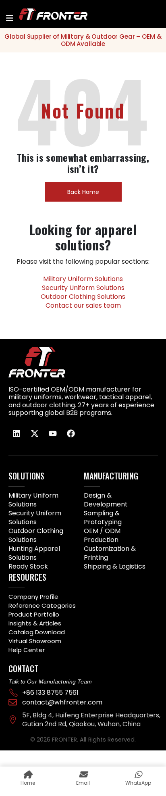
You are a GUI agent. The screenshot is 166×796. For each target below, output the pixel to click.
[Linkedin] (16, 433)
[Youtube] (53, 433)
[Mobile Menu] (10, 18)
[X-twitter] (35, 433)
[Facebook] (71, 433)
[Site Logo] (43, 13)
